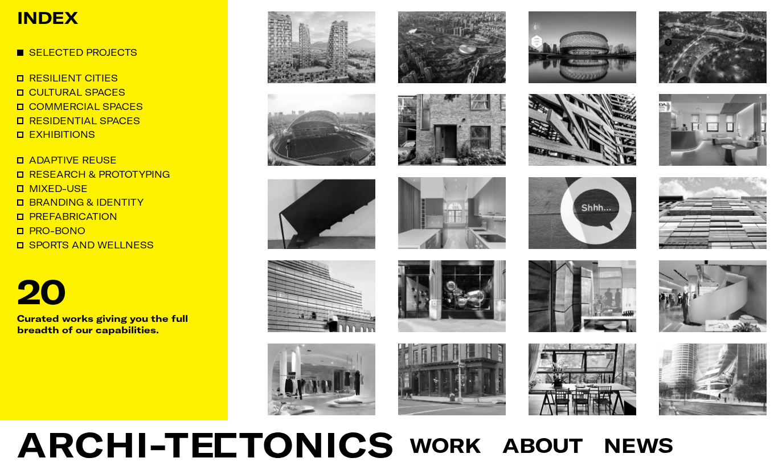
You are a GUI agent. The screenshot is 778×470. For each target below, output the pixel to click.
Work (445, 445)
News (638, 445)
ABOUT (542, 445)
